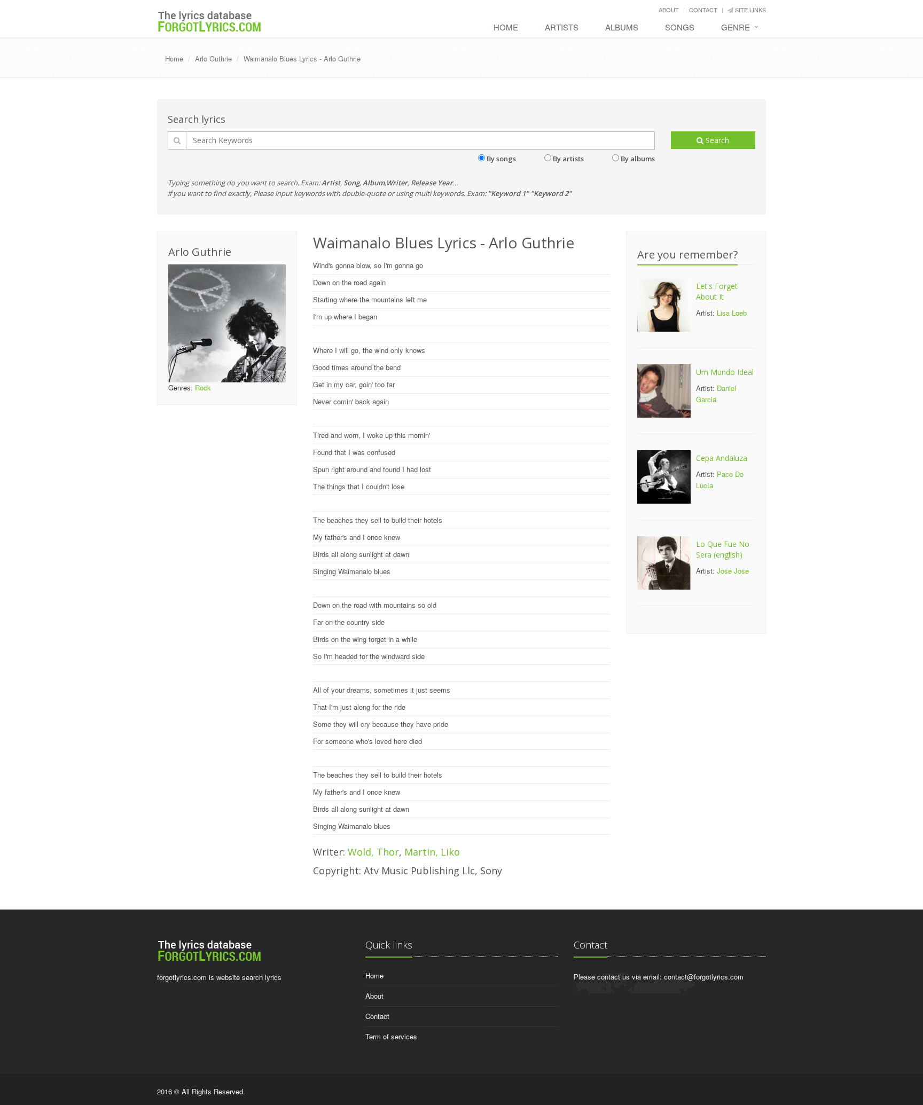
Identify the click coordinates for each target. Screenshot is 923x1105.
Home (506, 27)
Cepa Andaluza (721, 458)
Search (716, 140)
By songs (501, 158)
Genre (735, 27)
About (669, 9)
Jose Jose (733, 571)
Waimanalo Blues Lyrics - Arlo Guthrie (302, 58)
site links (749, 9)
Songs (679, 27)
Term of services (391, 1036)
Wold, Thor (373, 851)
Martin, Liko (432, 851)
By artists (568, 158)
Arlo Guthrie (213, 58)
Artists (561, 27)
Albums (621, 27)
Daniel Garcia (716, 393)
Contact (703, 9)
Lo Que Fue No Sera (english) (722, 549)
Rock (203, 387)
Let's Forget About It (717, 291)
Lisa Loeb (732, 313)
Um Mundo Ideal (725, 372)
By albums (638, 158)
